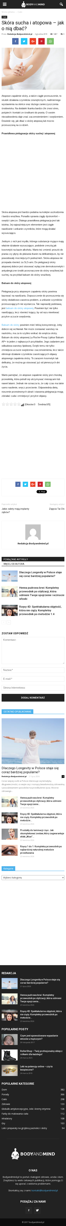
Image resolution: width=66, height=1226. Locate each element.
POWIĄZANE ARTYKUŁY (16, 559)
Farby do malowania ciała (15, 1113)
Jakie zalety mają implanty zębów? (15, 510)
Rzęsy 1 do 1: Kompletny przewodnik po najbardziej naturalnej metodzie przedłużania (41, 849)
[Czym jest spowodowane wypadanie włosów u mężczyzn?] (10, 1039)
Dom (4, 1089)
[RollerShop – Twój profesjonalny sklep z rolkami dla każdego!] (10, 1055)
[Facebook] (28, 1210)
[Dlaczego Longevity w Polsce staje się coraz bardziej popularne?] (10, 576)
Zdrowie (6, 1104)
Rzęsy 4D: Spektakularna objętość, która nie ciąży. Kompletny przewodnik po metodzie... (41, 817)
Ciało (4, 17)
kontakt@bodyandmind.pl (45, 1190)
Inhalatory (7, 1118)
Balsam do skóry (10, 324)
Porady (5, 1094)
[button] (61, 4)
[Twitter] (37, 1210)
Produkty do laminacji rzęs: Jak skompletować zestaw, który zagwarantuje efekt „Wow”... (42, 833)
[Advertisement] (33, 173)
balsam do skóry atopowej (19, 308)
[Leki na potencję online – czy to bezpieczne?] (10, 1070)
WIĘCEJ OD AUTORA (14, 564)
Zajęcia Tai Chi (56, 508)
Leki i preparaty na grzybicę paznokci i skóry (24, 1128)
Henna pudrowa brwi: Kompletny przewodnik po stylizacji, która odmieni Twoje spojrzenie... (40, 801)
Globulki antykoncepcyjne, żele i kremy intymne (26, 1108)
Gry (3, 1123)
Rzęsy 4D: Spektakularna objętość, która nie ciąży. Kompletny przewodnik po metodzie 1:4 (40, 610)
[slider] (11, 404)
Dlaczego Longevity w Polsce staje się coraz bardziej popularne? (30, 770)
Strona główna (8, 12)
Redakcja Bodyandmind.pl (19, 34)
